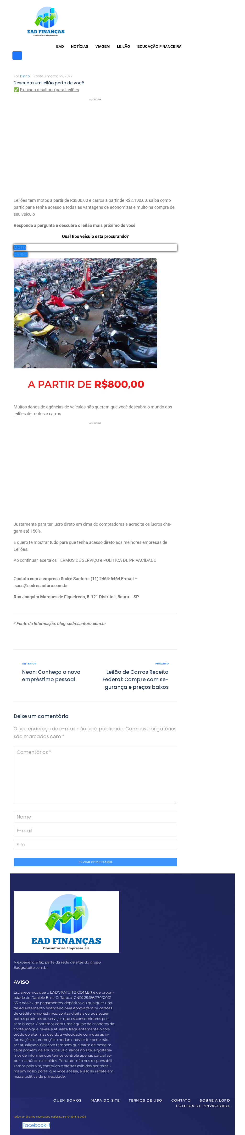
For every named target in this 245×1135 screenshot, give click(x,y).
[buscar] (17, 55)
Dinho (25, 76)
